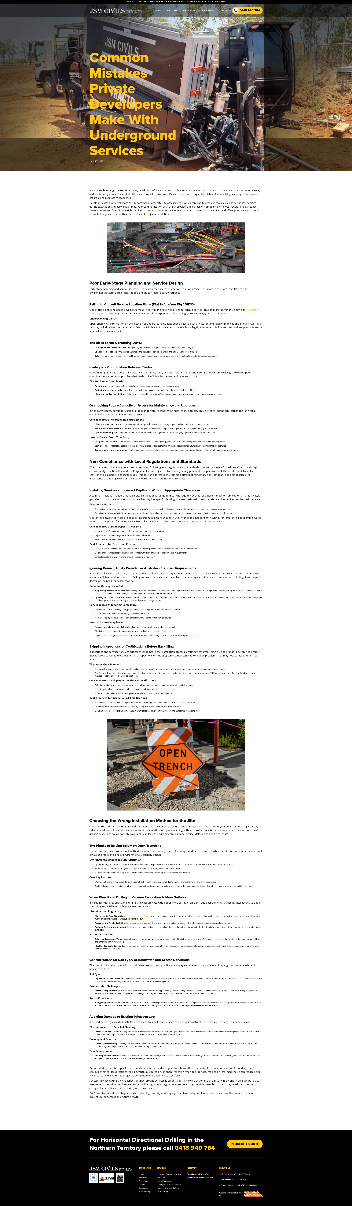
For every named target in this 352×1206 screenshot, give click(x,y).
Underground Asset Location (169, 1184)
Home (141, 1174)
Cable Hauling (162, 1191)
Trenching (161, 1178)
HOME (158, 10)
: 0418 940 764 (198, 1174)
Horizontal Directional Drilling (169, 1174)
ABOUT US (171, 10)
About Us (143, 1178)
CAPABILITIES (207, 10)
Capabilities (143, 1181)
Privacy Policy (144, 1191)
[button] (189, 10)
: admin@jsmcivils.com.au (200, 1178)
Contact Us (143, 1184)
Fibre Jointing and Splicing (168, 1188)
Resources (143, 1188)
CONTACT (224, 10)
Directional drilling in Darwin (137, 916)
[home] (115, 10)
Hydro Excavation (164, 1181)
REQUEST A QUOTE (245, 1144)
